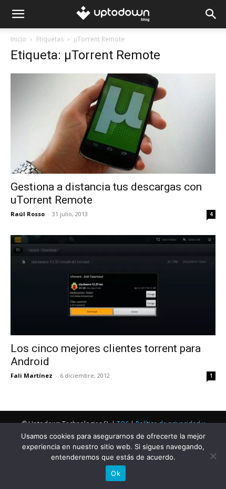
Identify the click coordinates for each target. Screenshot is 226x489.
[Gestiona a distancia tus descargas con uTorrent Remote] (113, 123)
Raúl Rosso (28, 214)
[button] (18, 14)
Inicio (18, 39)
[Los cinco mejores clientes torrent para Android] (113, 285)
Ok (115, 473)
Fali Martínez (32, 375)
